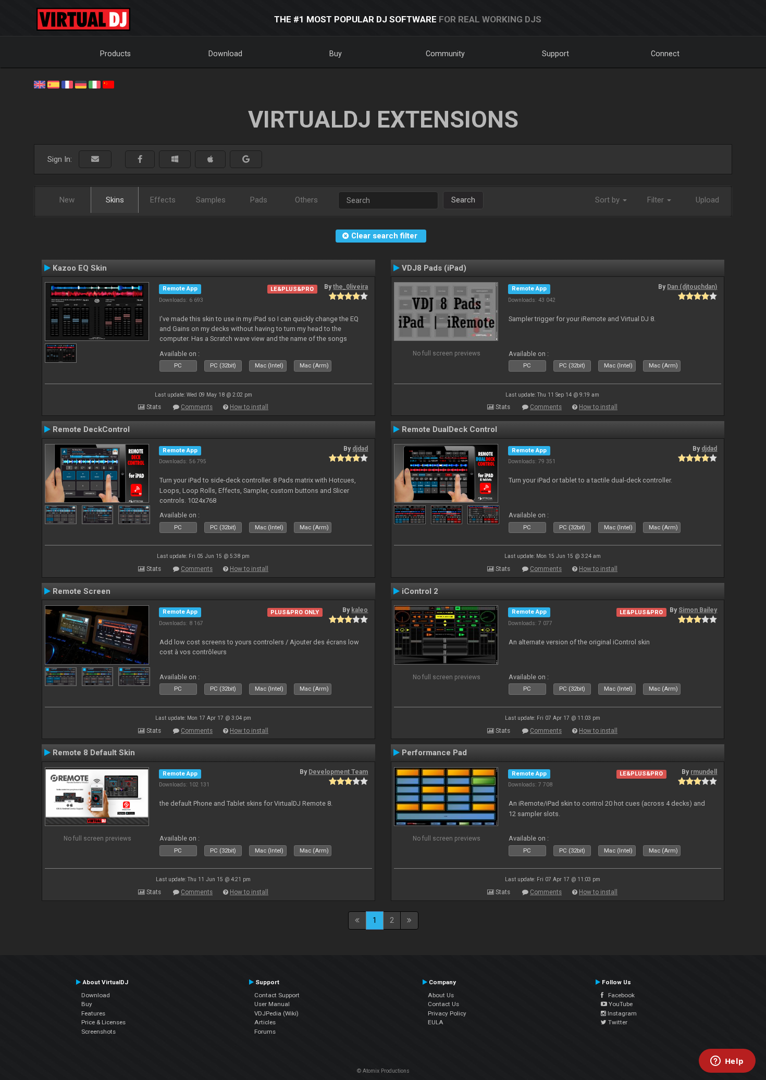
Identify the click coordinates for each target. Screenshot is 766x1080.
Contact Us (443, 1004)
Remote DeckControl (91, 429)
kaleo (359, 610)
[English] (39, 83)
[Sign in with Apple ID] (210, 159)
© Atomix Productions (383, 1071)
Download (225, 53)
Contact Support (277, 995)
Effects (163, 200)
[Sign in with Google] (246, 159)
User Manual (272, 1004)
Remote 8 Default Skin (94, 752)
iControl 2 (420, 591)
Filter (656, 200)
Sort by (608, 200)
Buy (335, 53)
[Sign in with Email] (95, 159)
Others (306, 200)
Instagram (621, 1013)
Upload (707, 200)
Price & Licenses (103, 1022)
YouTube (620, 1004)
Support (555, 53)
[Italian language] (94, 83)
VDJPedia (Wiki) (276, 1013)
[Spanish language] (53, 83)
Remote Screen (81, 591)
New (67, 200)
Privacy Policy (447, 1013)
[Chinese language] (108, 83)
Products (115, 53)
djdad (360, 448)
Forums (265, 1031)
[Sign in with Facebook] (140, 159)
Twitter (617, 1022)
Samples (211, 200)
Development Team (338, 772)
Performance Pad (434, 752)
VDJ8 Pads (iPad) (434, 268)
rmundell (703, 772)
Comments (197, 407)
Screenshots (98, 1031)
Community (445, 53)
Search (463, 200)
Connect (665, 53)
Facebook (619, 995)
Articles (265, 1022)
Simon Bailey (697, 610)
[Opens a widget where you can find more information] (727, 1062)
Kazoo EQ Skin (80, 268)
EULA (435, 1022)
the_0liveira (350, 286)
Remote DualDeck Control (449, 429)
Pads (258, 200)
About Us (441, 995)
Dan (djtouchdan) (692, 286)
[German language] (81, 83)
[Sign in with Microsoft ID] (175, 159)
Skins (115, 200)
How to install (249, 407)
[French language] (67, 83)
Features (93, 1013)
